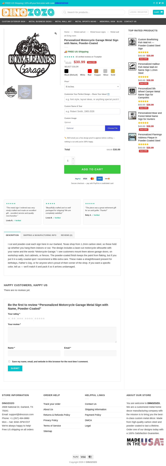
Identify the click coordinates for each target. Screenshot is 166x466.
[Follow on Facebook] (154, 3)
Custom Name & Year (73, 106)
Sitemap (47, 431)
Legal (88, 425)
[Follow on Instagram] (157, 3)
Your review (14, 324)
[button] (138, 12)
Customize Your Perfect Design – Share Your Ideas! (86, 94)
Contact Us (130, 21)
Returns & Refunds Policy (56, 415)
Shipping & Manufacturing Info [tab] (39, 235)
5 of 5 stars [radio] (39, 319)
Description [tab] (12, 235)
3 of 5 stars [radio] (19, 319)
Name (11, 348)
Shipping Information (95, 409)
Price (70, 81)
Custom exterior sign (13, 21)
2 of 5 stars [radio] (13, 319)
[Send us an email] (163, 3)
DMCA (88, 420)
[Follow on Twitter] (160, 3)
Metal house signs (98, 32)
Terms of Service (52, 425)
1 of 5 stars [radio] (8, 319)
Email (67, 348)
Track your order (51, 404)
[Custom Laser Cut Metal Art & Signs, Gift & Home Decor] (28, 12)
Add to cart (92, 169)
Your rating (14, 314)
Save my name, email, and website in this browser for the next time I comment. (50, 361)
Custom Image (70, 118)
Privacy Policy (50, 420)
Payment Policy (93, 415)
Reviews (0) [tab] (66, 235)
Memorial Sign (107, 21)
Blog (119, 21)
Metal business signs (40, 21)
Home (66, 32)
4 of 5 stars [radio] (28, 319)
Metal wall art (63, 21)
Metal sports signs (85, 21)
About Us (48, 409)
